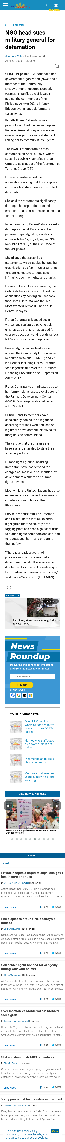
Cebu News (14, 25)
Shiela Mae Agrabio (13, 929)
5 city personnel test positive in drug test (31, 1099)
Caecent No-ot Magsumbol (16, 883)
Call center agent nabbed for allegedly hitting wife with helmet (29, 967)
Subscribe (55, 10)
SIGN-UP (21, 685)
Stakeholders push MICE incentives (27, 1057)
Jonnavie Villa (14, 56)
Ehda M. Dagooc (11, 1063)
